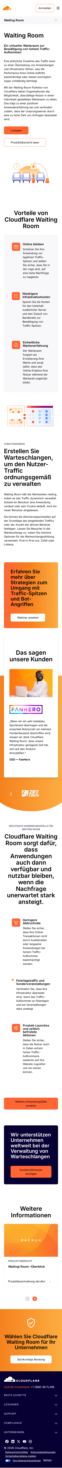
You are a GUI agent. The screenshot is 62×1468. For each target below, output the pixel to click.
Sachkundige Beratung (31, 1359)
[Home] (7, 8)
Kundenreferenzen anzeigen (31, 1171)
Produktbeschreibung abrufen (26, 1281)
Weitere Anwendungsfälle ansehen (31, 1103)
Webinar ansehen (28, 617)
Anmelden (45, 8)
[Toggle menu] (58, 8)
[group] (31, 705)
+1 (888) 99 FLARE (43, 1387)
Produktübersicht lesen (25, 142)
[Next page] (34, 1298)
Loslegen (16, 130)
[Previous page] (27, 1298)
